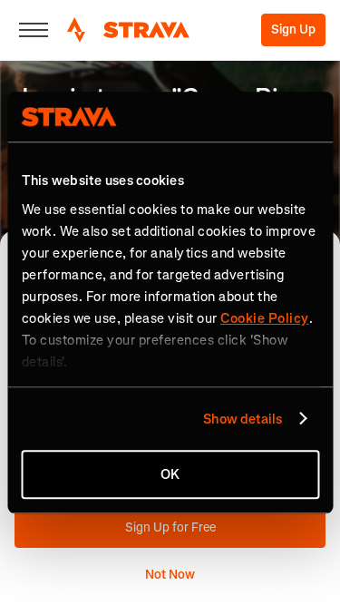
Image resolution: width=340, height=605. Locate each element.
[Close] (34, 30)
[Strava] (128, 29)
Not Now (170, 574)
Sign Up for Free (170, 527)
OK (170, 474)
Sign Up (293, 29)
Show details (242, 419)
